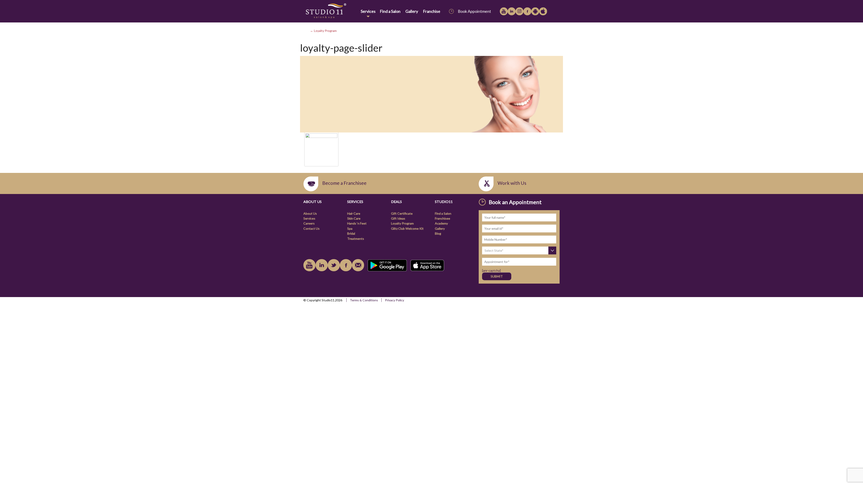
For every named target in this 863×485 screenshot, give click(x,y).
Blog (438, 233)
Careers (309, 223)
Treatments (355, 238)
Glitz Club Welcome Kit (407, 228)
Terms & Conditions (364, 300)
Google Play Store (535, 11)
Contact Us (311, 228)
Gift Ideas (398, 218)
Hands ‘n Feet (357, 223)
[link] (331, 11)
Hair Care (353, 213)
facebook (527, 11)
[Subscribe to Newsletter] (358, 265)
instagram (519, 11)
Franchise (431, 11)
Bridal (351, 233)
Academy (441, 223)
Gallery (411, 11)
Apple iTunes (543, 11)
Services (368, 11)
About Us (310, 213)
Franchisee (442, 218)
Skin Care (353, 218)
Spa (349, 228)
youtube (504, 11)
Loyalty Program (402, 223)
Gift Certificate (402, 213)
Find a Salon (390, 11)
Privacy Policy (394, 300)
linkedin (512, 11)
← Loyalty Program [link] (323, 31)
